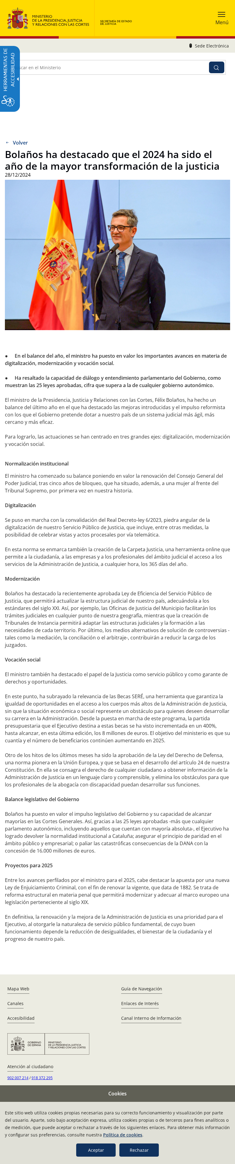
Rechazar (139, 1150)
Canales (15, 1003)
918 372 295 (42, 1077)
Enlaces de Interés (140, 1003)
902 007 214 (17, 1077)
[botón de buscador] (216, 67)
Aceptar (96, 1150)
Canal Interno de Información (151, 1018)
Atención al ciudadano (30, 1066)
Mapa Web (18, 989)
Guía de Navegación (141, 989)
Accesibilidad (21, 1018)
